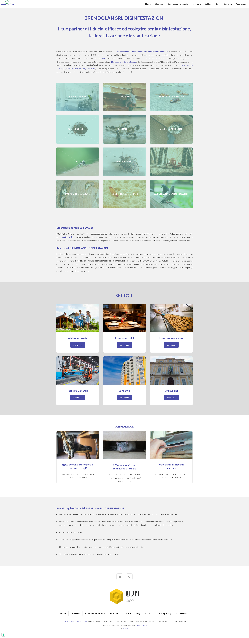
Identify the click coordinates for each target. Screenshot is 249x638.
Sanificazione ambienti (178, 4)
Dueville (91, 68)
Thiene (182, 65)
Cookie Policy (182, 613)
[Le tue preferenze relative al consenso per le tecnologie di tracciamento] (3, 634)
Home (148, 4)
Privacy (138, 625)
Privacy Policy (165, 613)
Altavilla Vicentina (73, 68)
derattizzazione (139, 51)
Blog (218, 4)
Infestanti (196, 4)
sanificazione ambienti (158, 51)
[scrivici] (119, 576)
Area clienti (241, 4)
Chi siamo (159, 4)
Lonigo (85, 68)
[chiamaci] (129, 576)
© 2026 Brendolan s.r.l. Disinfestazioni (75, 621)
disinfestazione (124, 51)
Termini (144, 625)
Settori (208, 4)
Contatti (228, 4)
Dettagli (77, 345)
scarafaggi (101, 58)
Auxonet (125, 628)
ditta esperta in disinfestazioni (123, 62)
